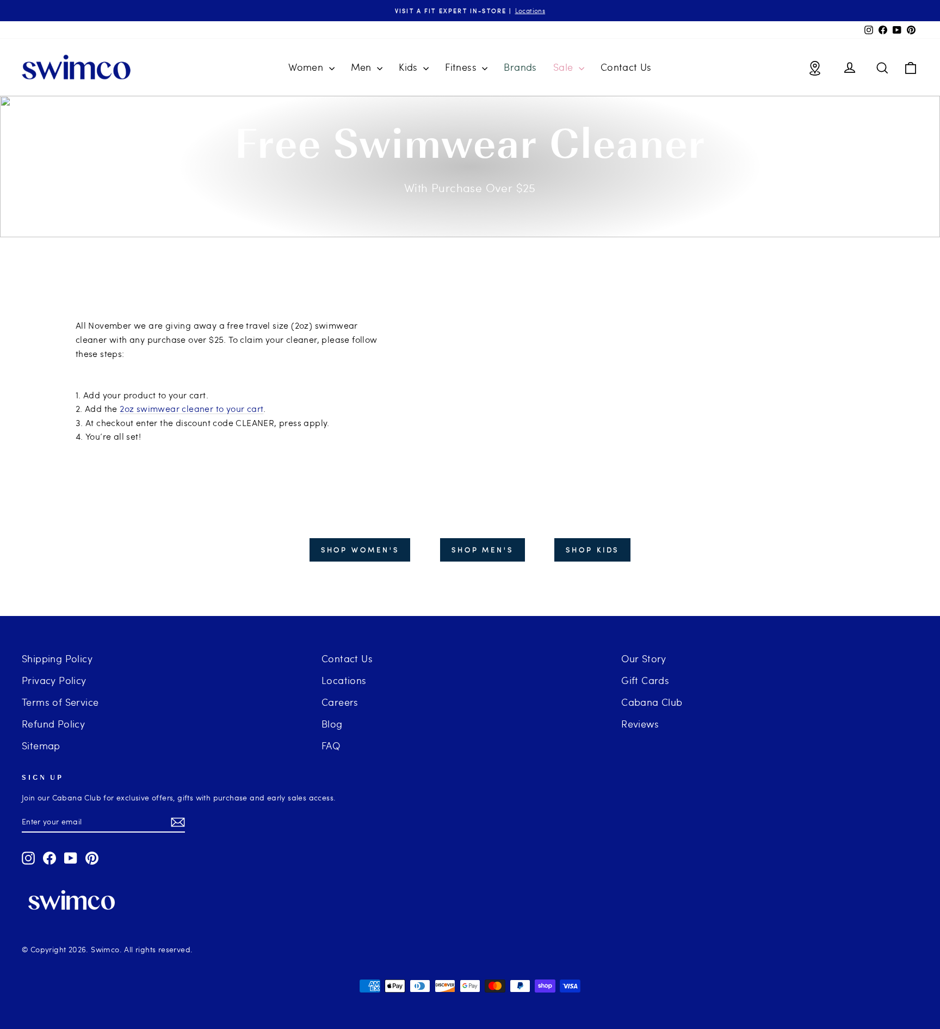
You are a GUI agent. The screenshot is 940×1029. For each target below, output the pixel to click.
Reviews (640, 723)
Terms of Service (60, 701)
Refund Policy (53, 723)
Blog (332, 723)
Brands (520, 66)
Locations (344, 680)
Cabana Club (651, 701)
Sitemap (41, 745)
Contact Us (626, 66)
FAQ (330, 745)
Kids (409, 66)
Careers (339, 701)
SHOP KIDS (592, 549)
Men (363, 66)
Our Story (643, 658)
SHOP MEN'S (483, 549)
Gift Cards (645, 680)
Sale (564, 66)
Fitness (462, 66)
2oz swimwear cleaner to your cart (191, 408)
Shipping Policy (57, 658)
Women (307, 66)
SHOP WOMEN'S (360, 549)
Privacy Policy (54, 680)
